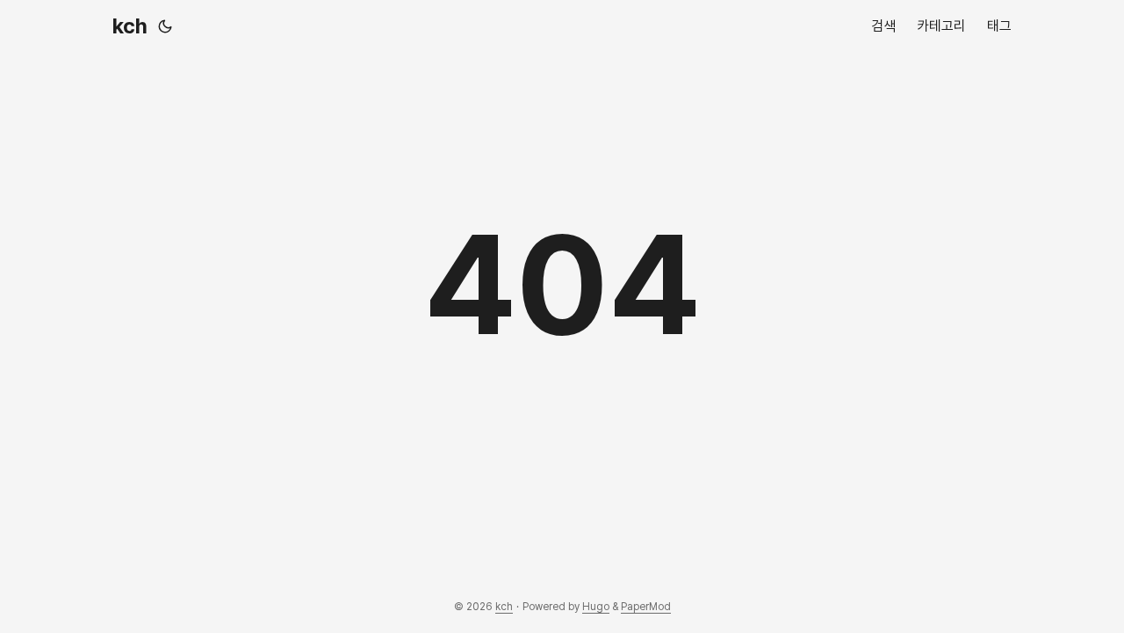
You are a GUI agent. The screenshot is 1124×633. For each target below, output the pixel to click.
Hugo (595, 606)
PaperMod (646, 606)
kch (130, 26)
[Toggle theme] (165, 26)
